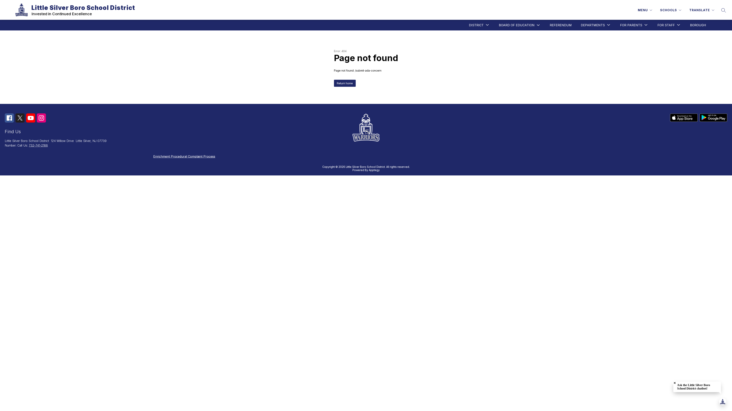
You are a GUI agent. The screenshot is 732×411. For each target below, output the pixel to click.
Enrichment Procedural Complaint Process (184, 156)
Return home (345, 83)
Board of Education (517, 25)
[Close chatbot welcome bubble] (674, 383)
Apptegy (374, 170)
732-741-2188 (38, 145)
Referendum (561, 25)
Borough (698, 25)
